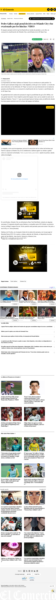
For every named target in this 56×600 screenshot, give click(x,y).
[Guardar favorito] (50, 39)
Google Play (37, 574)
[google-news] (37, 571)
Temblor (15, 13)
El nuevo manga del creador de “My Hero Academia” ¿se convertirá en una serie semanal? (11, 534)
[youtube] (32, 571)
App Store (29, 574)
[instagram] (29, 571)
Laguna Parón (38, 13)
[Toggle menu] (1, 9)
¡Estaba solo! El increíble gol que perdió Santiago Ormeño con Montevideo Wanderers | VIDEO (10, 398)
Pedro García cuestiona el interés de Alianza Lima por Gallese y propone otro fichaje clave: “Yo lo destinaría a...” (34, 482)
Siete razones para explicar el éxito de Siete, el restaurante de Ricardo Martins (20, 336)
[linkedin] (34, 571)
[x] (27, 571)
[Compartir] (53, 39)
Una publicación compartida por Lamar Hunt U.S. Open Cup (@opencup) (19, 197)
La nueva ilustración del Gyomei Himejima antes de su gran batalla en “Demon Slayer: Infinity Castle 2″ (34, 508)
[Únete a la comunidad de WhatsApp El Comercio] (37, 39)
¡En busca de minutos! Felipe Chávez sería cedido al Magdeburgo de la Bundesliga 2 (11, 424)
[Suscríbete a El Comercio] (51, 9)
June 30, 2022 (20, 239)
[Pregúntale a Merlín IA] (53, 591)
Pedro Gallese (13, 281)
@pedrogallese (11, 238)
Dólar (44, 13)
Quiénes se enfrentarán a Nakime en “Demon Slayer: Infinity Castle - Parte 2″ (11, 560)
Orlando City (23, 281)
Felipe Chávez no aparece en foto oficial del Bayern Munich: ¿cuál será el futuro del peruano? (34, 424)
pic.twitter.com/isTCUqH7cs (20, 238)
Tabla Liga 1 (53, 13)
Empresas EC (22, 13)
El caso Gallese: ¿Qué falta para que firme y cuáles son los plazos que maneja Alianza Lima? (10, 481)
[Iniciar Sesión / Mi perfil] (54, 9)
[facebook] (24, 571)
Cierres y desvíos (30, 13)
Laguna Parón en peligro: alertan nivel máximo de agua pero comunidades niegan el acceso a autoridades (26, 326)
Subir (51, 586)
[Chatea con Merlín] (48, 9)
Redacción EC (6, 78)
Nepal (48, 13)
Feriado (11, 13)
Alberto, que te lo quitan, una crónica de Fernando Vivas (14, 331)
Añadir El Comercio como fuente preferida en (41, 18)
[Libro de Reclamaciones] (32, 579)
